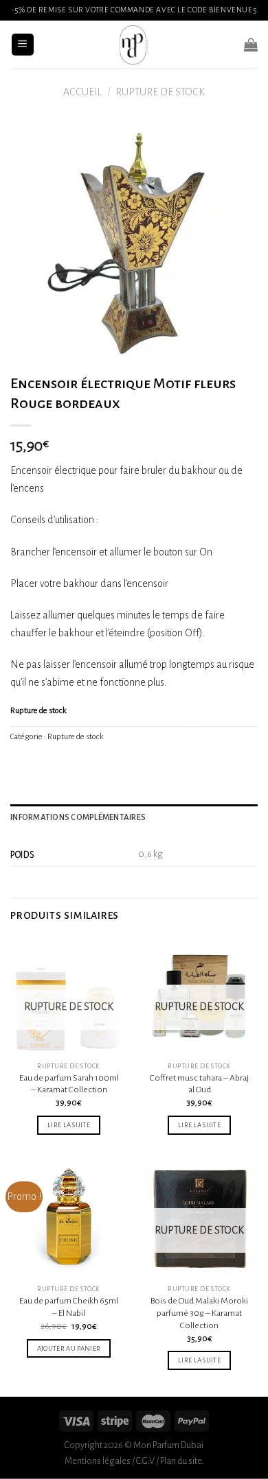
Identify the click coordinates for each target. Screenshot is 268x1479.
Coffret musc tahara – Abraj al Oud (199, 1084)
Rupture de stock (160, 91)
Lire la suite (68, 1125)
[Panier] (251, 44)
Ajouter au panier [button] (69, 1348)
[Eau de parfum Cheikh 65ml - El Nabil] (68, 1219)
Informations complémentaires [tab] (78, 817)
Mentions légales (98, 1461)
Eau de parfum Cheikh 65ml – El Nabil (68, 1307)
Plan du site (180, 1461)
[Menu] (23, 45)
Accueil (82, 91)
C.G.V (145, 1461)
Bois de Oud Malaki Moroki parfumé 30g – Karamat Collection (199, 1313)
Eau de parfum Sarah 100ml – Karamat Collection (69, 1084)
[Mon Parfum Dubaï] (134, 45)
